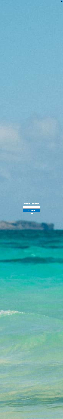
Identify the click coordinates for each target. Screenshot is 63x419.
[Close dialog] (62, 1)
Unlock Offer (31, 210)
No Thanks (31, 213)
